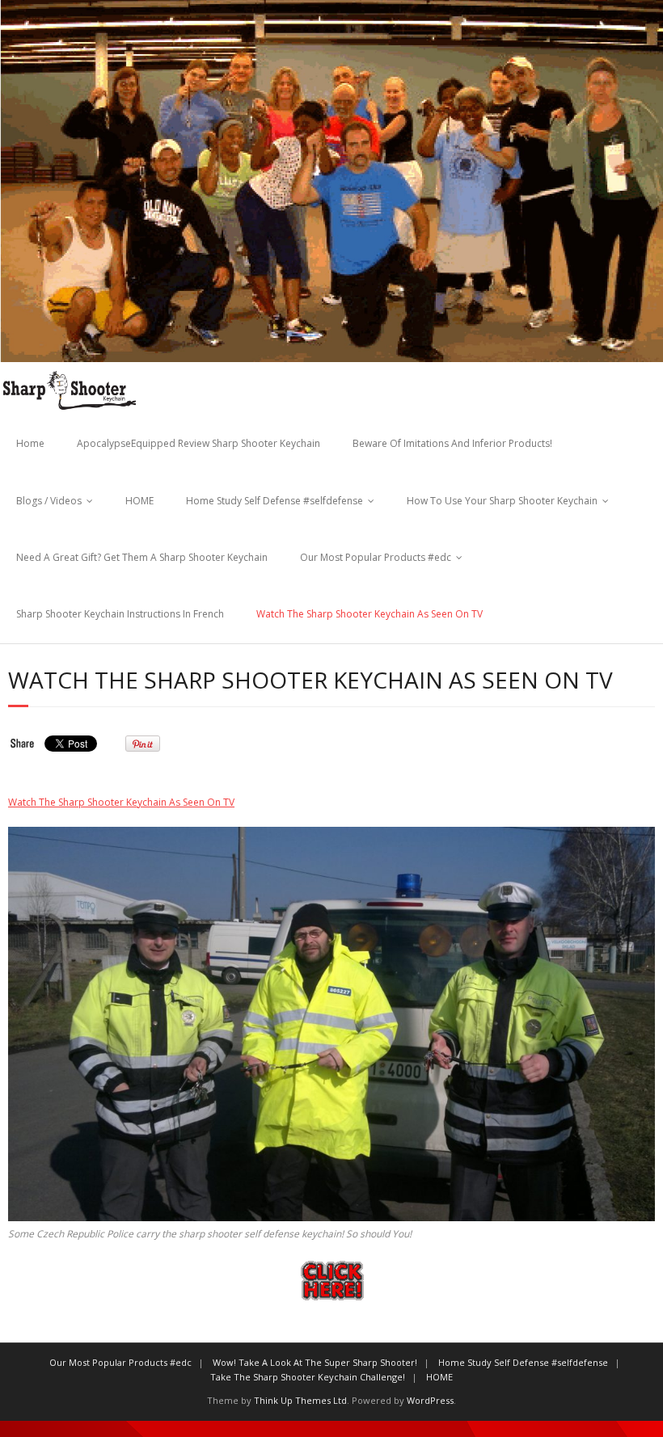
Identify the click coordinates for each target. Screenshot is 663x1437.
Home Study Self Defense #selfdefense (274, 501)
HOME (139, 501)
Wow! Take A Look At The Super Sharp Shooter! (315, 1362)
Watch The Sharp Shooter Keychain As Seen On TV (369, 614)
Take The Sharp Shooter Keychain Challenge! (307, 1377)
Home (30, 443)
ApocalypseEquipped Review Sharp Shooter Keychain (198, 443)
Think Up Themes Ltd (300, 1400)
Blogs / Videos (49, 501)
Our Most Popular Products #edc (375, 557)
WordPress (430, 1400)
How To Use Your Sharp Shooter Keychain (502, 501)
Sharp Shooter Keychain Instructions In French (120, 614)
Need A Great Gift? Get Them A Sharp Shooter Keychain (142, 557)
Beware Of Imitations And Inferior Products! (452, 443)
